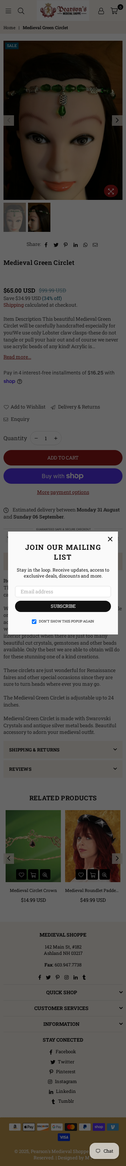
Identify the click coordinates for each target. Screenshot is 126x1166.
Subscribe (63, 606)
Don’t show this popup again (66, 621)
